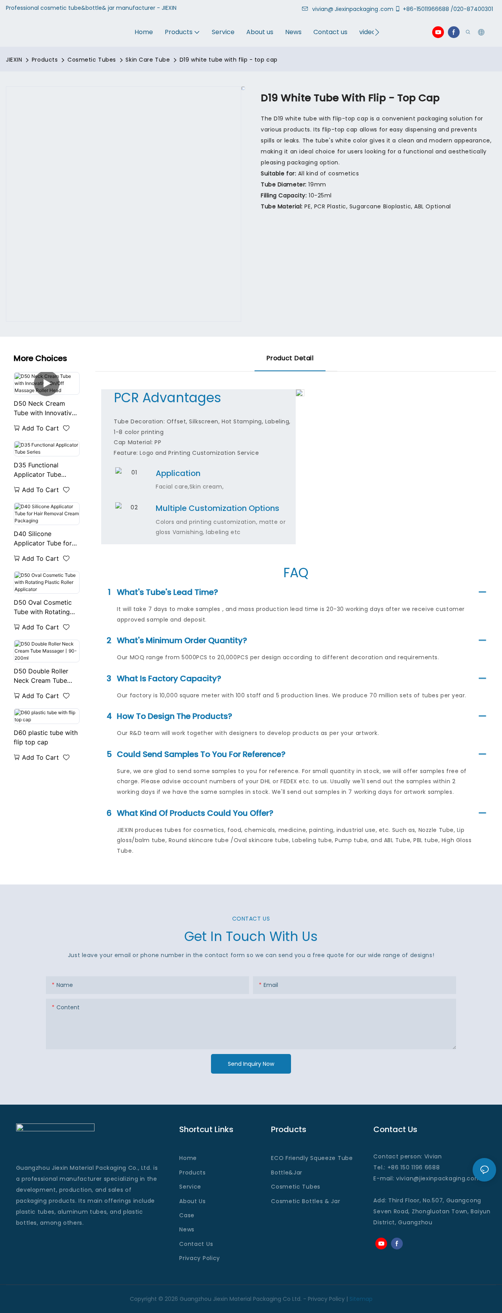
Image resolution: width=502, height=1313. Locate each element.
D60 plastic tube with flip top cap (46, 737)
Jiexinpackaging (356, 9)
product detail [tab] (290, 358)
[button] (377, 32)
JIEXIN (14, 60)
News (187, 1229)
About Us (192, 1201)
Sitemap (361, 1299)
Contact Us (196, 1244)
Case (187, 1215)
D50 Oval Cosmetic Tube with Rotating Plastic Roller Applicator (43, 607)
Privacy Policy (199, 1258)
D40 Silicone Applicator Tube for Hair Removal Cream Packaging (44, 539)
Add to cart (40, 428)
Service (190, 1187)
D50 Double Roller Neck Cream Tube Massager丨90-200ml (46, 676)
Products (45, 60)
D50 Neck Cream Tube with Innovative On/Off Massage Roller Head (44, 408)
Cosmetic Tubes (91, 60)
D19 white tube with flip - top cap (229, 60)
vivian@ (322, 9)
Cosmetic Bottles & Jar (305, 1201)
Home (188, 1158)
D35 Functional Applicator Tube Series (37, 470)
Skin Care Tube (148, 60)
